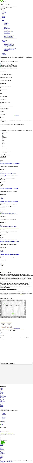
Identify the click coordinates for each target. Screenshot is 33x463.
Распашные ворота (6, 23)
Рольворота (5, 24)
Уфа (0, 404)
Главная (3, 59)
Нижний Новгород (3, 396)
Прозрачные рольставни (7, 33)
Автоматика (3, 34)
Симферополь (2, 456)
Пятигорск (1, 452)
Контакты (3, 17)
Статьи (3, 14)
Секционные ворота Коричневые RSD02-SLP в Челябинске (10, 163)
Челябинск (6, 10)
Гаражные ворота (4, 60)
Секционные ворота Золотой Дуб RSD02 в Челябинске (9, 214)
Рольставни (3, 29)
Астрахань (1, 389)
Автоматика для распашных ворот (8, 37)
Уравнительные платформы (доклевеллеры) (10, 48)
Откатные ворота (6, 22)
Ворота (3, 20)
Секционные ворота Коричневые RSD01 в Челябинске (9, 188)
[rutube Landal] (2, 423)
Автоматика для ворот (7, 28)
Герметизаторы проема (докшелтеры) (9, 49)
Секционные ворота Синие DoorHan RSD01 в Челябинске (9, 254)
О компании (3, 11)
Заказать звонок (3, 8)
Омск (1, 451)
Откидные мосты (6, 50)
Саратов (1, 402)
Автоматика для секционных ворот (8, 35)
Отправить (2, 335)
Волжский (1, 390)
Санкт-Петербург (2, 401)
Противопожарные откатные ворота (9, 46)
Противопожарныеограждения (4, 41)
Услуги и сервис (4, 12)
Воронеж (1, 391)
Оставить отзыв (13, 434)
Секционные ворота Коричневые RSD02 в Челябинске (9, 201)
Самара (1, 400)
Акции (3, 13)
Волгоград (1, 388)
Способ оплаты (4, 15)
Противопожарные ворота (7, 26)
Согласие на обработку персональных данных (6, 433)
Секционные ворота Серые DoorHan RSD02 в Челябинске (9, 241)
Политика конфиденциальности (4, 431)
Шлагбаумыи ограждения (4, 54)
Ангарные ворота (6, 27)
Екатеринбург (2, 392)
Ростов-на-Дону (2, 399)
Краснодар (1, 394)
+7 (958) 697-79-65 (2, 6)
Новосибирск (2, 397)
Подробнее (1, 185)
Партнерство (3, 16)
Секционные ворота (6, 21)
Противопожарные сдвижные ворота (9, 45)
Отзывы (3, 415)
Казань (1, 447)
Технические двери (6, 52)
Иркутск (1, 393)
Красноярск (2, 395)
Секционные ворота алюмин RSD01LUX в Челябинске (9, 175)
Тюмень (1, 403)
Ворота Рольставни (6, 32)
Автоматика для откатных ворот (8, 36)
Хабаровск (1, 405)
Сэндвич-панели (4, 419)
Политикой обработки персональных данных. (6, 461)
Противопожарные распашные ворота (9, 44)
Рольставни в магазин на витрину (8, 31)
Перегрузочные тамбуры (7, 51)
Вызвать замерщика (7, 434)
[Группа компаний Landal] (3, 2)
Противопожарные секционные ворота (9, 43)
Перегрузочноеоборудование (4, 47)
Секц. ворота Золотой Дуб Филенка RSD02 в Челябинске (9, 228)
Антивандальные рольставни (8, 30)
